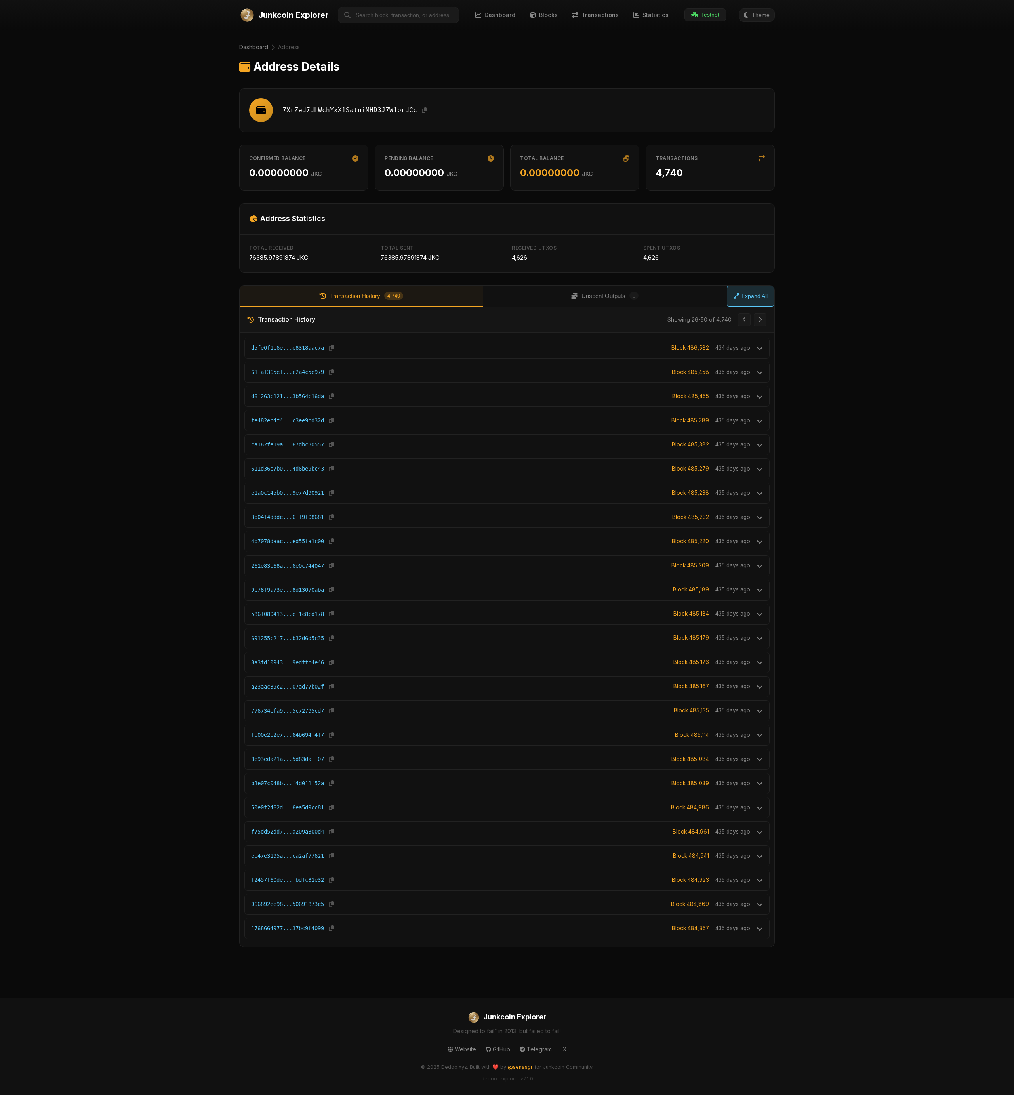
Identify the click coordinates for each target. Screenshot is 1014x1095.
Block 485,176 (691, 662)
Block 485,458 (690, 372)
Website (465, 1049)
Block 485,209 (690, 565)
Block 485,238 (690, 493)
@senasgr (520, 1067)
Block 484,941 (691, 856)
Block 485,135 (691, 710)
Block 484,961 (691, 831)
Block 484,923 (690, 880)
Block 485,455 (690, 396)
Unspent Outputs (608, 295)
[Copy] (424, 110)
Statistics (655, 14)
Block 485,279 (690, 468)
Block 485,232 (690, 517)
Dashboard (253, 47)
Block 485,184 (691, 613)
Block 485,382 (690, 444)
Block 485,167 (691, 686)
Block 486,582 (690, 348)
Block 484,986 (690, 807)
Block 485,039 (690, 783)
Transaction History (365, 295)
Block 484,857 (690, 928)
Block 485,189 (691, 589)
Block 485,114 (692, 735)
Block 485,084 (690, 759)
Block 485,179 (691, 638)
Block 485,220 (690, 541)
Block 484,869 (690, 904)
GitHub (501, 1049)
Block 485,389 (690, 420)
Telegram (539, 1049)
